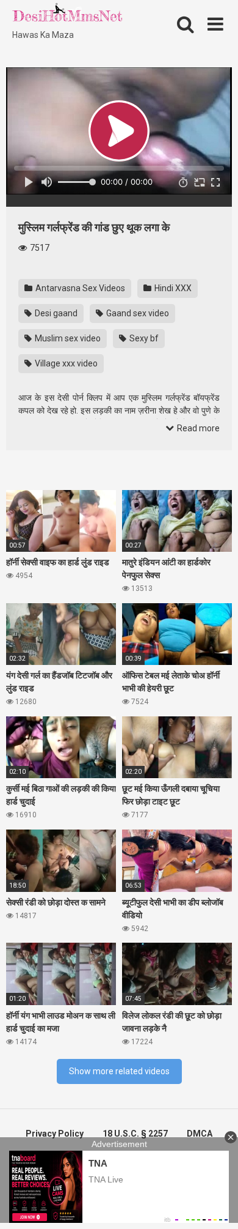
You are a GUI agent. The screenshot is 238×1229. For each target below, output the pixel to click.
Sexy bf (143, 338)
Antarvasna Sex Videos (79, 288)
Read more (197, 428)
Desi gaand (55, 313)
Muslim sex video (67, 338)
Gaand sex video (136, 313)
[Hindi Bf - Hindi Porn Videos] (67, 15)
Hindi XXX (172, 288)
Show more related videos (119, 1071)
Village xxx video (65, 363)
